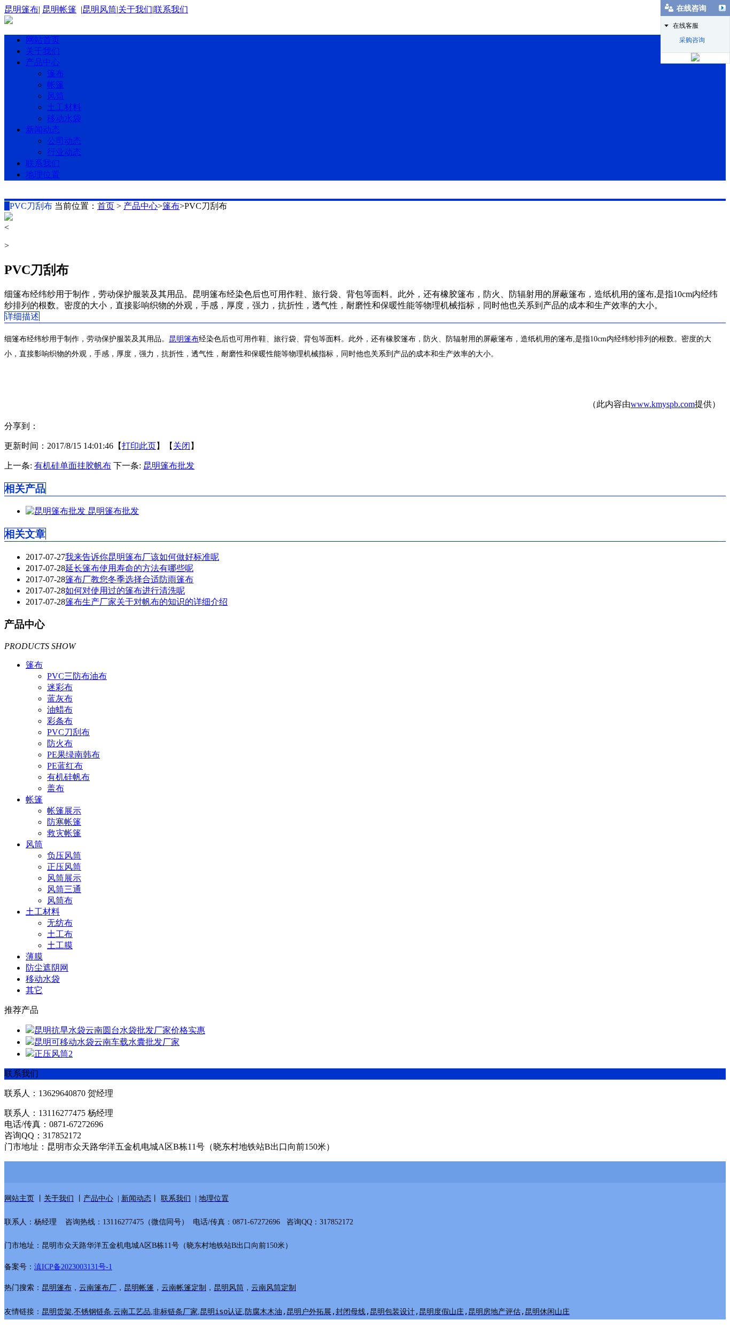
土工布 (60, 934)
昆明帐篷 (59, 9)
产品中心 (43, 62)
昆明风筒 (99, 9)
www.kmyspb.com (663, 404)
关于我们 (135, 9)
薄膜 (34, 956)
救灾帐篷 (64, 833)
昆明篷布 (21, 9)
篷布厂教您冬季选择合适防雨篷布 (129, 579)
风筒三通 (64, 889)
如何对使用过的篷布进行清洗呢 (125, 590)
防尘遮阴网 (47, 967)
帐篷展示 (64, 810)
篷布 (55, 73)
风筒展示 (64, 877)
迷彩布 (60, 687)
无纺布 (60, 922)
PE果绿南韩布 (73, 754)
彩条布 (60, 720)
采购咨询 (692, 40)
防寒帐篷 (64, 821)
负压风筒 (64, 855)
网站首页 (43, 39)
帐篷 (55, 84)
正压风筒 (64, 866)
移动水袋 (64, 118)
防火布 (60, 743)
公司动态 (64, 140)
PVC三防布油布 (77, 676)
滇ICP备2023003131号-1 (73, 1267)
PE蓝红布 (65, 765)
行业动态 (64, 152)
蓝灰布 (60, 698)
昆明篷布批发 (169, 465)
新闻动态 (43, 129)
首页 (105, 205)
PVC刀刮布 (68, 732)
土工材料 (64, 107)
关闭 (181, 445)
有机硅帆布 (68, 777)
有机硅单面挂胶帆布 (72, 465)
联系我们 (171, 9)
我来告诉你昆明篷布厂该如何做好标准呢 (142, 556)
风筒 (55, 95)
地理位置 (43, 174)
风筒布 (60, 900)
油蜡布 (60, 709)
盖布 (55, 788)
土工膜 (60, 945)
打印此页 (139, 445)
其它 (34, 990)
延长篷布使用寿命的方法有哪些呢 (129, 568)
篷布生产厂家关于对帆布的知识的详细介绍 (146, 601)
